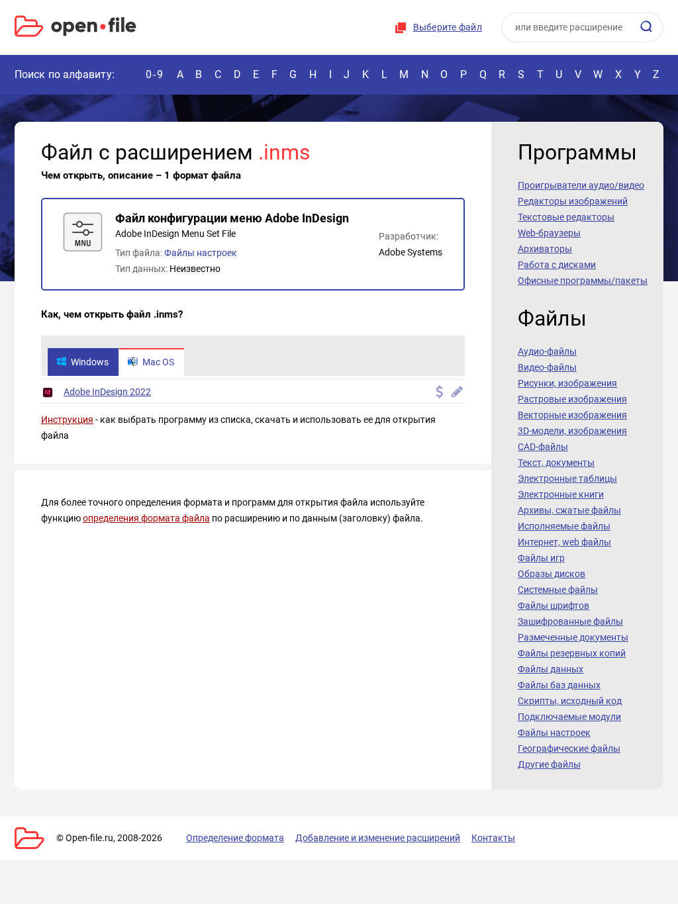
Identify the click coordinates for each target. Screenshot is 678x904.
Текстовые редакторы (566, 217)
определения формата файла (146, 518)
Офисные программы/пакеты (583, 280)
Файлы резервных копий (572, 653)
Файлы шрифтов (553, 605)
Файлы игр (541, 558)
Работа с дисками (557, 264)
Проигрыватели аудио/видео (581, 185)
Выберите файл (447, 27)
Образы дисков (551, 573)
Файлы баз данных (559, 685)
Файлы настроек (200, 253)
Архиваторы (545, 249)
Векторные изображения (572, 415)
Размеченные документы (573, 637)
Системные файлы (558, 589)
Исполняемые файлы (564, 526)
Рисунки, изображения (567, 383)
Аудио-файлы (547, 351)
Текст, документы (556, 462)
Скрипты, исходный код (570, 701)
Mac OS (158, 362)
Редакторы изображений (573, 201)
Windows (90, 362)
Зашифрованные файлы (570, 621)
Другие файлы (549, 764)
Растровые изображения (572, 399)
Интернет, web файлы (564, 542)
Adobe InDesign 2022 (107, 391)
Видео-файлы (547, 367)
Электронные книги (561, 494)
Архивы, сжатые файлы (569, 510)
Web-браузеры (549, 233)
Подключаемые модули (569, 716)
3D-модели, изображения (572, 431)
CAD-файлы (543, 446)
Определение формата (235, 838)
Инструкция (67, 419)
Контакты (493, 838)
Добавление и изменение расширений (377, 838)
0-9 (155, 74)
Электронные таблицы (567, 478)
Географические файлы (569, 748)
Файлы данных (550, 669)
